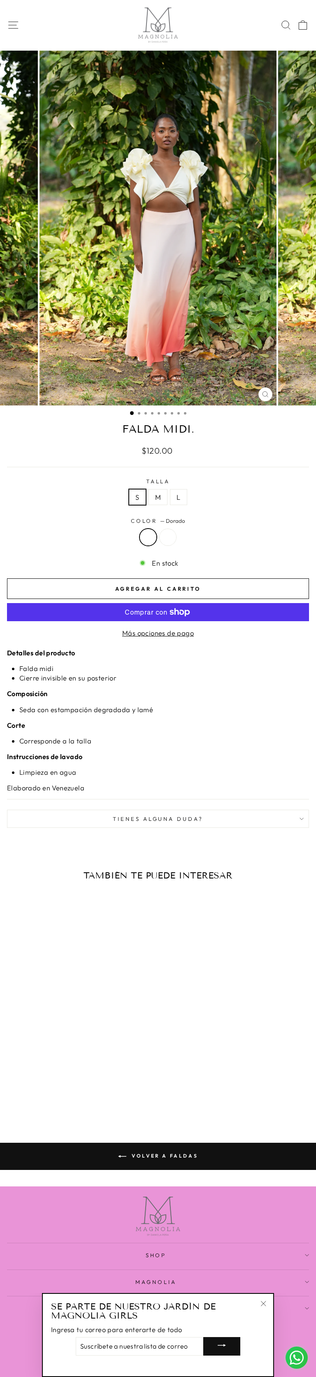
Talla (158, 481)
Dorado (148, 537)
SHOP (156, 1255)
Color (158, 520)
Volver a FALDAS (164, 1156)
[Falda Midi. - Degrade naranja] (70, 1094)
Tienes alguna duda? (158, 818)
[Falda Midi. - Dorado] (60, 1094)
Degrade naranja (168, 537)
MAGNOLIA (156, 1282)
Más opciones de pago (158, 633)
